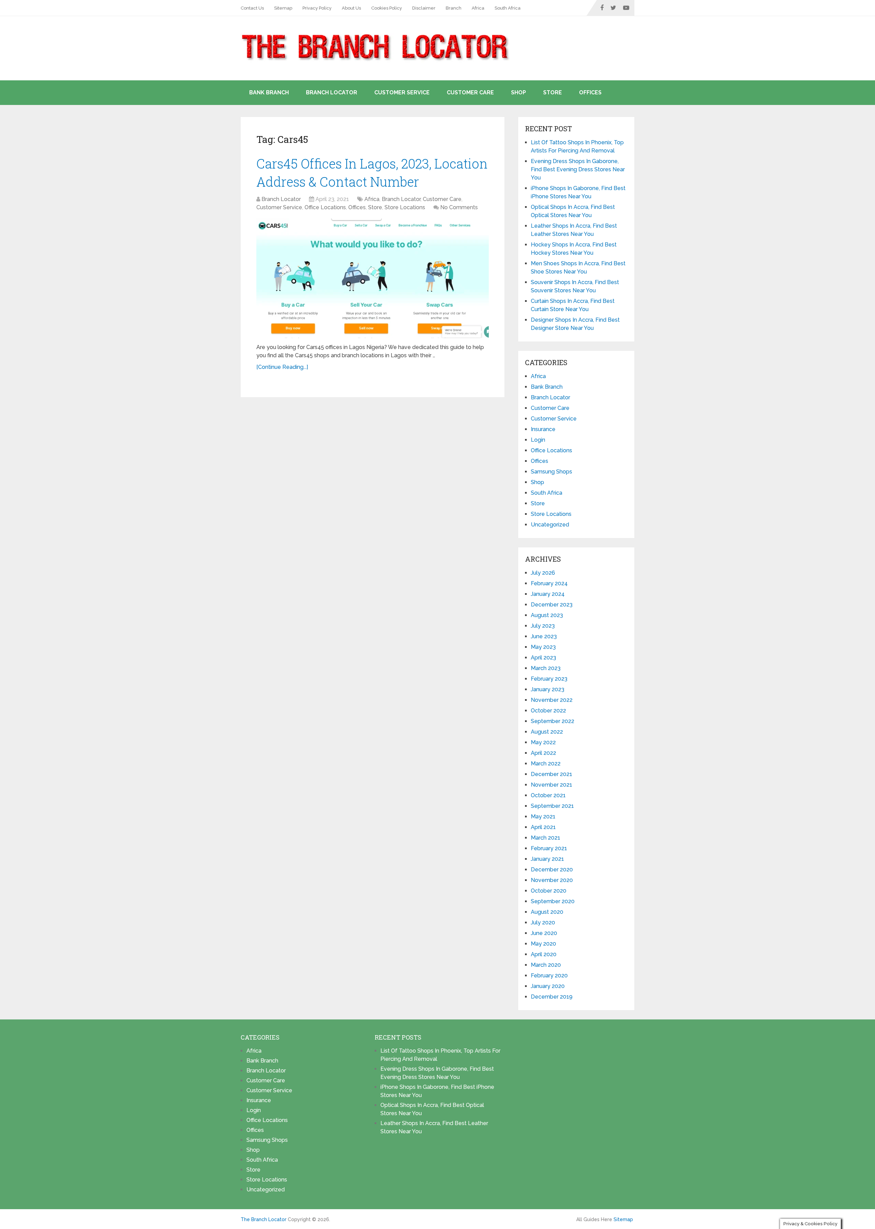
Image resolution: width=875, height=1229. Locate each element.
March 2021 (545, 837)
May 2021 (543, 816)
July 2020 (543, 922)
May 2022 (543, 742)
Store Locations (405, 207)
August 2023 (547, 615)
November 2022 (552, 700)
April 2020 (543, 954)
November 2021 (551, 785)
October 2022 (548, 710)
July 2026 (543, 573)
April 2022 (543, 753)
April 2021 (543, 827)
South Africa (508, 8)
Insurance (543, 429)
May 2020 (543, 943)
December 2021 (551, 774)
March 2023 (546, 668)
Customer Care (470, 92)
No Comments (459, 207)
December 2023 (552, 604)
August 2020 (547, 912)
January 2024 (548, 594)
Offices (590, 92)
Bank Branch (269, 92)
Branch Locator (331, 92)
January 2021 (547, 859)
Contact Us (252, 8)
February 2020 (549, 975)
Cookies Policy (386, 8)
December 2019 (552, 996)
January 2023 (547, 689)
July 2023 (543, 626)
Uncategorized (550, 524)
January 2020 (548, 986)
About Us (351, 8)
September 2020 (553, 901)
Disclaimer (423, 8)
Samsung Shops (551, 471)
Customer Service (402, 92)
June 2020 (544, 933)
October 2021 (548, 795)
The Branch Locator (263, 1219)
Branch (453, 8)
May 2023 (543, 647)
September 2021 (552, 806)
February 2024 (549, 583)
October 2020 (548, 890)
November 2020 (552, 880)
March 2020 (546, 965)
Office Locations (325, 207)
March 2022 (546, 763)
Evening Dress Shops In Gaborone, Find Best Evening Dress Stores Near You (578, 169)
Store (552, 92)
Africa (478, 8)
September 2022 (552, 721)
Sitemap (283, 8)
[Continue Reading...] (282, 367)
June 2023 (544, 636)
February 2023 (549, 679)
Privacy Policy (317, 8)
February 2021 (549, 848)
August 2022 (547, 732)
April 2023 (543, 657)
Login (538, 440)
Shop (518, 92)
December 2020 (552, 869)
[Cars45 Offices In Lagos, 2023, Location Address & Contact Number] (372, 278)
